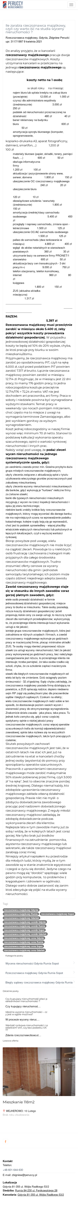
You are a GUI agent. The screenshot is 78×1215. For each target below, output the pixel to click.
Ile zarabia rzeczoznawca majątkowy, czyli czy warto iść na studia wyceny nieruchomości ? (36, 29)
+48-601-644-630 (13, 1170)
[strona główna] (13, 4)
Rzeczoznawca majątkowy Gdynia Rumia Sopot (34, 973)
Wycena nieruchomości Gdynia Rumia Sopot (32, 963)
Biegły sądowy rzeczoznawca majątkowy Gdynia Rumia (39, 982)
